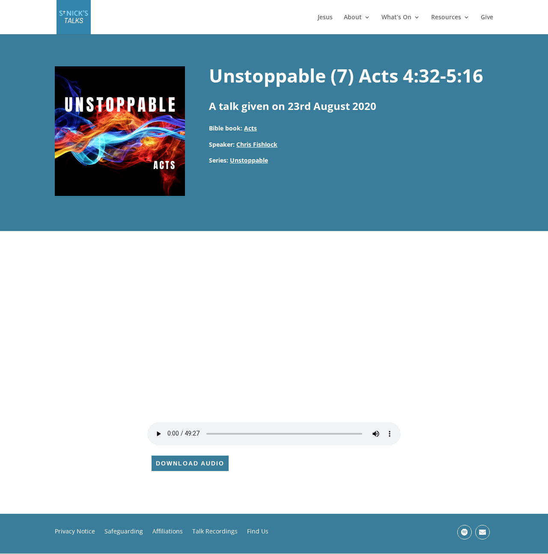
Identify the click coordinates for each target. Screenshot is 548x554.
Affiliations (167, 531)
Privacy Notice (75, 531)
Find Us (257, 531)
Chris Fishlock (256, 144)
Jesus (325, 17)
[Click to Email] (482, 532)
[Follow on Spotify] (464, 532)
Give (487, 17)
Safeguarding (123, 531)
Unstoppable (249, 160)
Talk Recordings (215, 531)
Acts (250, 128)
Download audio (190, 463)
